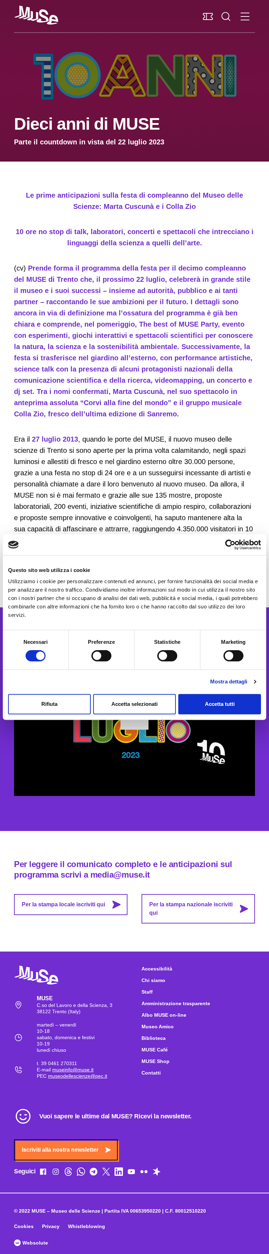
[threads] (68, 1173)
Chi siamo (153, 980)
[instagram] (55, 1173)
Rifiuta (49, 704)
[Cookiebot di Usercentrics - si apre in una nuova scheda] (230, 544)
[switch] (101, 655)
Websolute (34, 1243)
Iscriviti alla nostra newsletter (60, 1150)
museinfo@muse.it (73, 1069)
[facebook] (43, 1173)
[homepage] (36, 15)
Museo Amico (158, 1026)
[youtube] (131, 1173)
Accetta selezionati (134, 704)
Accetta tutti (220, 704)
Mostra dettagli (229, 681)
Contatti (151, 1073)
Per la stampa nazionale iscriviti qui (191, 908)
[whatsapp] (81, 1173)
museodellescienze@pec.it (77, 1076)
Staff (147, 992)
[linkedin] (119, 1173)
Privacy (51, 1226)
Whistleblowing (86, 1226)
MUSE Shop (156, 1061)
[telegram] (93, 1173)
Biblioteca (154, 1038)
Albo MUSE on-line (164, 1015)
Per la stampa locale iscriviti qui (63, 904)
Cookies (24, 1226)
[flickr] (144, 1173)
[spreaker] (156, 1173)
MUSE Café (155, 1049)
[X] (106, 1173)
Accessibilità (157, 969)
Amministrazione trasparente (176, 1003)
